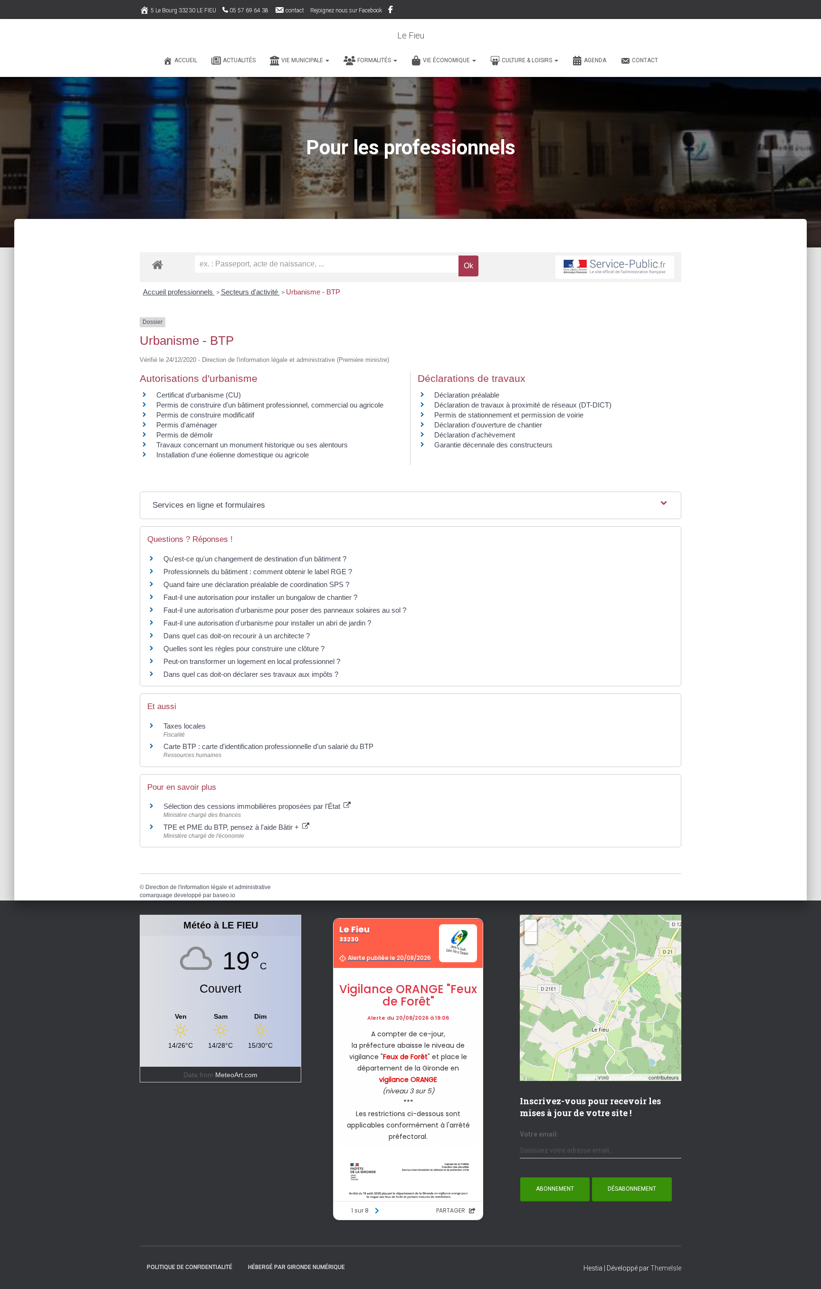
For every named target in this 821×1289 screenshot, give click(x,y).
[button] (327, 60)
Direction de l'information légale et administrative (208, 887)
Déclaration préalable (466, 395)
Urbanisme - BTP (313, 292)
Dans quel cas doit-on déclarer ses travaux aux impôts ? (250, 674)
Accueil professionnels (179, 292)
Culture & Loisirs (528, 60)
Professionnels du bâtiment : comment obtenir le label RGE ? (257, 572)
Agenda (595, 60)
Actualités (239, 60)
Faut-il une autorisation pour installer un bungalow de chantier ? (260, 597)
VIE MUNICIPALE (303, 60)
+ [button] (531, 925)
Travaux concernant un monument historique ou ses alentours (252, 445)
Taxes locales (184, 726)
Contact (645, 60)
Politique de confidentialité (189, 1267)
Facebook (391, 11)
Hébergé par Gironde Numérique (296, 1267)
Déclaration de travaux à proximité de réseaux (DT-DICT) (522, 405)
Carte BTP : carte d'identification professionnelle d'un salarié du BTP (268, 746)
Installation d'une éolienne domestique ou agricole (232, 455)
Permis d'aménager (186, 425)
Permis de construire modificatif (205, 415)
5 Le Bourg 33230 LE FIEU (183, 10)
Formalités (374, 60)
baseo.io (224, 895)
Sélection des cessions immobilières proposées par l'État (252, 806)
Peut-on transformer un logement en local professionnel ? (251, 661)
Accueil (185, 60)
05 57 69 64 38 (248, 10)
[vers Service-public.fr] (614, 267)
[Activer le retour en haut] (802, 1270)
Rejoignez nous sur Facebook (346, 10)
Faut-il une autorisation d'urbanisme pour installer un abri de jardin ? (267, 623)
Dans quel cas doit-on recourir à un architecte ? (236, 636)
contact (295, 10)
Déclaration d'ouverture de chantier (488, 425)
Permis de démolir (184, 435)
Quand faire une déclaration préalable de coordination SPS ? (256, 584)
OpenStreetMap (629, 1077)
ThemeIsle (665, 1268)
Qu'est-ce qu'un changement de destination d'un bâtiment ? (254, 559)
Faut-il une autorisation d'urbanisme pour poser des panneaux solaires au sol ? (284, 610)
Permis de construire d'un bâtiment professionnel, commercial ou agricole (269, 405)
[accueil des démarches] (157, 264)
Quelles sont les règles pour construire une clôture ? (244, 648)
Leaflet (587, 1077)
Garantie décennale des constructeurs (493, 445)
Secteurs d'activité (250, 292)
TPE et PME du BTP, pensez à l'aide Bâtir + (232, 827)
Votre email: (539, 1134)
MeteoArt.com (236, 1075)
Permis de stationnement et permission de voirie (508, 415)
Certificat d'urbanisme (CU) (198, 395)
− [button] (531, 938)
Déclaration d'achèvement (474, 435)
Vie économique (447, 60)
